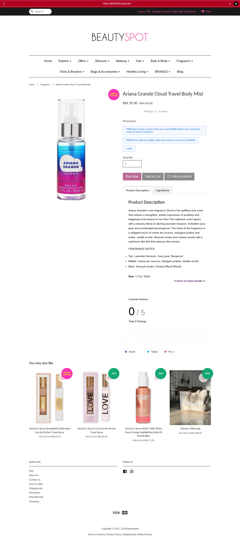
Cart (208, 11)
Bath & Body (159, 61)
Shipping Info (36, 488)
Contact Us (34, 479)
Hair (139, 61)
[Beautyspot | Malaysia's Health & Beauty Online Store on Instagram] (132, 472)
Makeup (122, 61)
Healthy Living (136, 71)
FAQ (31, 471)
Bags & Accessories (104, 71)
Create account (161, 11)
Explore (64, 61)
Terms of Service (96, 534)
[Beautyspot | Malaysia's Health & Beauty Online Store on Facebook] (125, 472)
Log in (141, 11)
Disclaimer (34, 492)
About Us (33, 475)
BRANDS (162, 71)
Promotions (129, 121)
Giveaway (34, 501)
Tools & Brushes (71, 71)
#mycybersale (36, 497)
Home (48, 61)
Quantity (128, 157)
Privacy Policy (114, 534)
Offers (82, 61)
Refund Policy (145, 534)
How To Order (36, 484)
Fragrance (184, 61)
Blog (180, 71)
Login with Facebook (183, 11)
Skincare (101, 61)
